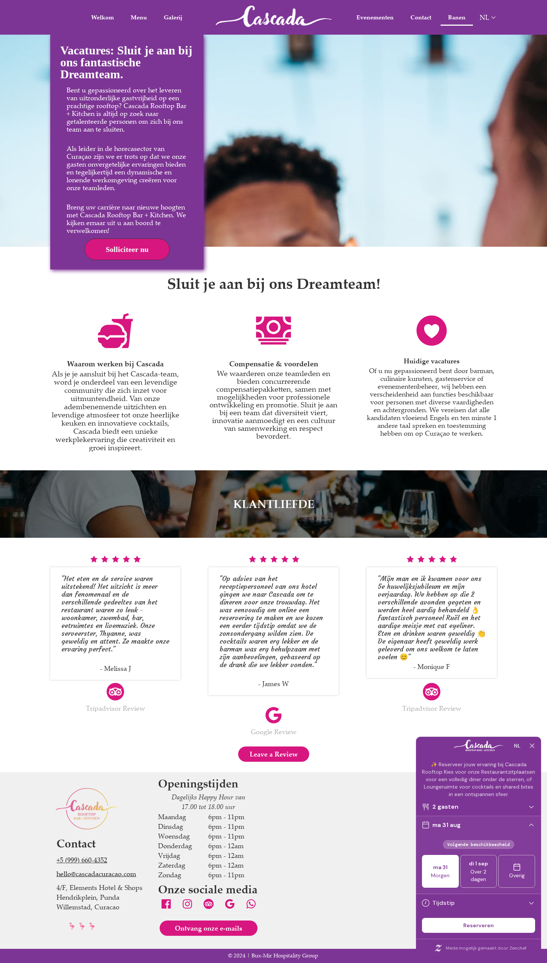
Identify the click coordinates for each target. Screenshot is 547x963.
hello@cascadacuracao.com (96, 873)
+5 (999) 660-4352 (82, 859)
